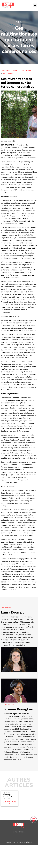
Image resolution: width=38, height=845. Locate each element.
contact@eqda (19, 832)
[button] (35, 5)
